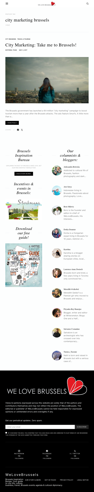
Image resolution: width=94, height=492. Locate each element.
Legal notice (83, 480)
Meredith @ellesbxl (71, 289)
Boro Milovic (69, 206)
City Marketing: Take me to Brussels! (40, 45)
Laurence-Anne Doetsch (73, 269)
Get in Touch (50, 480)
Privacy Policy (66, 480)
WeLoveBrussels (22, 474)
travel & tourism (23, 39)
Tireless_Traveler (70, 351)
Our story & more (33, 480)
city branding (10, 39)
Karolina (67, 249)
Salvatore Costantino (72, 329)
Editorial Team (11, 50)
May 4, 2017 (23, 50)
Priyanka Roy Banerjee (72, 309)
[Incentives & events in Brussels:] (23, 209)
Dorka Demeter (70, 229)
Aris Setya (68, 186)
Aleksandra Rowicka (72, 166)
